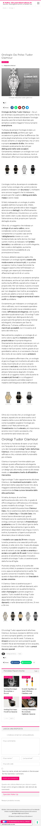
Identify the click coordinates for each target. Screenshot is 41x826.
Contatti (17, 816)
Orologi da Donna (11, 653)
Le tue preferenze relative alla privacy (18, 821)
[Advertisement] (20, 30)
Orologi (5, 62)
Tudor (19, 653)
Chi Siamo (11, 816)
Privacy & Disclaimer (26, 816)
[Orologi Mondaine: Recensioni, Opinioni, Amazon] (29, 702)
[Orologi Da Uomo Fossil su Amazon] (11, 702)
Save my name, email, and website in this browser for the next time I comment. (20, 772)
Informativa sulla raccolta (8, 824)
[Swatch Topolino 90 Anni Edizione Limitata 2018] (29, 681)
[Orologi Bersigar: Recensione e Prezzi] (11, 681)
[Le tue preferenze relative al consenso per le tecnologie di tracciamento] (37, 822)
